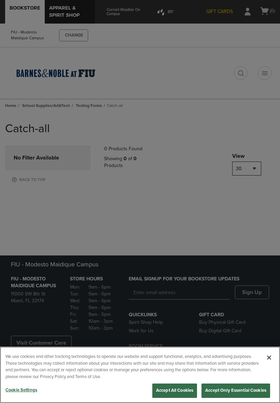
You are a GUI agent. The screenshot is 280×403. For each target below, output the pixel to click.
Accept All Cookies (174, 390)
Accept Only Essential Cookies (235, 390)
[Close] (269, 357)
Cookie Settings (21, 390)
